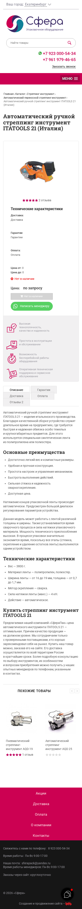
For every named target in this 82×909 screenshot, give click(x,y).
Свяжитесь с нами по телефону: (25, 848)
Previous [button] (72, 691)
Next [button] (77, 691)
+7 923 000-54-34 (59, 53)
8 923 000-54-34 (59, 848)
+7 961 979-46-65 (59, 59)
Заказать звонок (64, 66)
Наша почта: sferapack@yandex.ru (26, 863)
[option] (21, 737)
